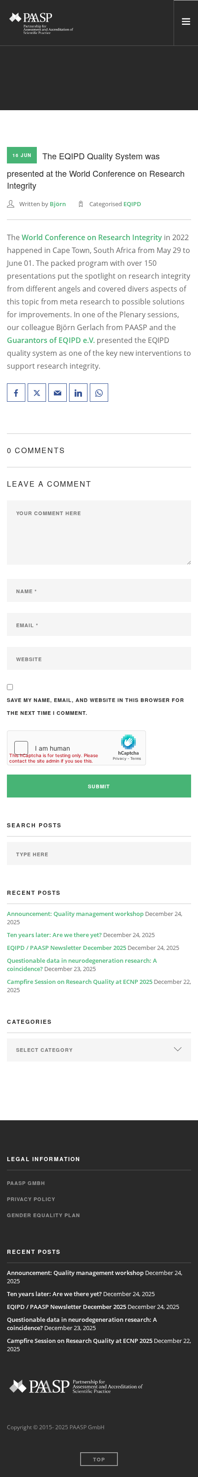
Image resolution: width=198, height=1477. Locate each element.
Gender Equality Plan (43, 1215)
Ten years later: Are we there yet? (54, 935)
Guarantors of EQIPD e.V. (51, 340)
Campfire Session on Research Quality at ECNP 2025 (79, 981)
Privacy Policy (31, 1199)
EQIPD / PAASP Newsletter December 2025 (66, 947)
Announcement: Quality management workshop (75, 914)
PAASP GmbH (26, 1182)
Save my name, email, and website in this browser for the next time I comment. (95, 706)
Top (99, 1459)
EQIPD (132, 204)
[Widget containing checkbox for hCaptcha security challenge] (76, 747)
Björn (58, 204)
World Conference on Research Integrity (92, 237)
